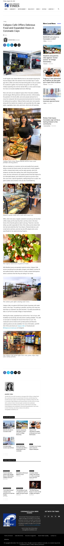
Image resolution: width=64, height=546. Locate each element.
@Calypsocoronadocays (9, 328)
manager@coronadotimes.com (29, 530)
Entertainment (6, 470)
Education (19, 428)
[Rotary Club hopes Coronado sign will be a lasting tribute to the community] (22, 441)
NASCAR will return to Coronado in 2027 (51, 38)
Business (32, 428)
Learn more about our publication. (32, 525)
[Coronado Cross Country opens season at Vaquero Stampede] (35, 441)
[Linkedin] (11, 45)
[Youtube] (59, 516)
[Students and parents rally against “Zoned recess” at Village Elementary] (22, 425)
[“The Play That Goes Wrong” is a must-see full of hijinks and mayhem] (35, 485)
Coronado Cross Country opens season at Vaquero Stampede (35, 448)
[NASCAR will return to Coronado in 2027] (9, 425)
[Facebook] (4, 45)
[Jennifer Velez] (5, 40)
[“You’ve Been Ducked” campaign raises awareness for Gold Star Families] (9, 485)
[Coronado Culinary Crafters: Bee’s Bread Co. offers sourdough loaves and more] (35, 467)
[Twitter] (8, 45)
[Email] (15, 45)
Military (5, 428)
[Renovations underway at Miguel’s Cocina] (22, 467)
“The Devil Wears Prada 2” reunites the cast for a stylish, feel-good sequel (22, 492)
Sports (31, 444)
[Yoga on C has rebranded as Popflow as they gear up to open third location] (35, 425)
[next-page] (7, 454)
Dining (5, 21)
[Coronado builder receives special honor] (9, 441)
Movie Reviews (19, 488)
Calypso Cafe (21, 326)
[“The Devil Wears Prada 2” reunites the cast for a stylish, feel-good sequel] (22, 485)
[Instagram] (48, 516)
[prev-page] (4, 454)
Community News (20, 444)
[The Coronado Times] (12, 5)
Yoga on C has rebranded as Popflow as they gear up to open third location (52, 80)
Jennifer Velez (11, 39)
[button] (58, 9)
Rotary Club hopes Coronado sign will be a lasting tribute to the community (51, 121)
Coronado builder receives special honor (51, 100)
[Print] (19, 45)
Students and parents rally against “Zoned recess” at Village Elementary (50, 59)
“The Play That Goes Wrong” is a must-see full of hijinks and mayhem (35, 492)
